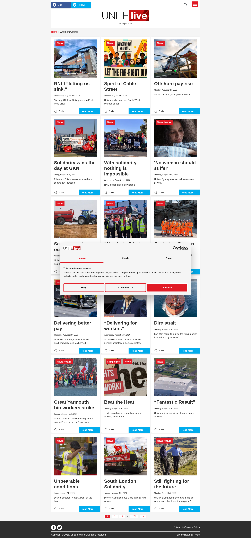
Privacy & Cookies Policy (187, 527)
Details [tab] (125, 258)
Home (54, 32)
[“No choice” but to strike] (125, 235)
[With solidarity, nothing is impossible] (125, 155)
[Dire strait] (175, 315)
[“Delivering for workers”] (125, 315)
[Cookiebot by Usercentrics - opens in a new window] (175, 248)
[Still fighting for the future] (175, 473)
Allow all (167, 287)
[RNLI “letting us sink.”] (75, 75)
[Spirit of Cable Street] (125, 75)
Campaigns (113, 362)
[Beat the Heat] (125, 394)
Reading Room (192, 535)
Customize (123, 287)
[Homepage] (125, 15)
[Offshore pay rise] (175, 75)
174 (134, 516)
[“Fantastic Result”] (175, 394)
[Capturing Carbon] (175, 235)
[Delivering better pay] (75, 315)
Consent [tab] (82, 258)
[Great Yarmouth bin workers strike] (75, 394)
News (60, 43)
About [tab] (169, 258)
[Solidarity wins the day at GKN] (75, 155)
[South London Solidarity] (125, 473)
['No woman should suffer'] (175, 155)
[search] (185, 5)
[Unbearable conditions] (75, 473)
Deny (83, 287)
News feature (164, 122)
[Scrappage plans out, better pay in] (75, 235)
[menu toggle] (195, 4)
